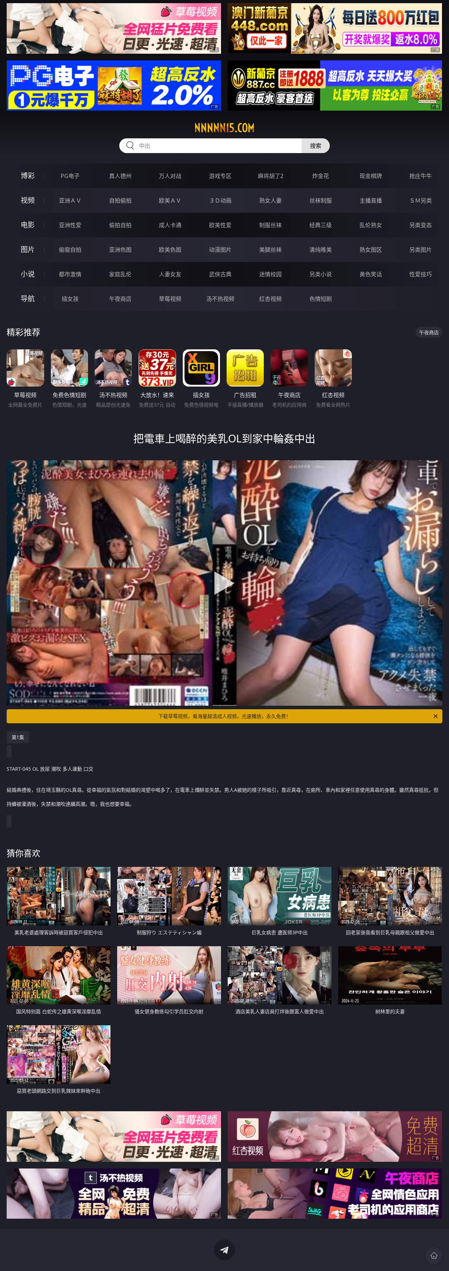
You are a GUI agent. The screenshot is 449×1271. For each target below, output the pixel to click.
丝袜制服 (320, 200)
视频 (28, 200)
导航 (28, 298)
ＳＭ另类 (420, 200)
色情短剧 (320, 299)
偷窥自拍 (70, 249)
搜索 (315, 146)
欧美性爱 (220, 225)
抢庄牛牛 (420, 176)
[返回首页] (433, 1255)
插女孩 (70, 299)
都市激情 (70, 274)
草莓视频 (170, 299)
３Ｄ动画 (220, 200)
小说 (28, 274)
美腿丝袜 (270, 249)
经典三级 (320, 225)
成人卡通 (170, 225)
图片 (28, 249)
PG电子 (70, 176)
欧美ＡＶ (170, 200)
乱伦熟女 (371, 225)
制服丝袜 (270, 225)
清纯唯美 (320, 249)
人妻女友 (170, 274)
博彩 (28, 175)
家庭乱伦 (120, 274)
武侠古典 (220, 274)
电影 (28, 225)
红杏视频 (270, 299)
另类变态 (420, 225)
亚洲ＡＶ (70, 200)
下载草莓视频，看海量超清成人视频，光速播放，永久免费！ (224, 716)
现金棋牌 (371, 176)
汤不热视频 (220, 299)
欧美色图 (170, 249)
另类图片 (420, 249)
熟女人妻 (270, 200)
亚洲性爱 (70, 225)
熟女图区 (371, 249)
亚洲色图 (120, 249)
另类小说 (320, 274)
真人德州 (120, 176)
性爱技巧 (420, 274)
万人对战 (170, 176)
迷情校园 (270, 274)
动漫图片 (220, 249)
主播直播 (371, 200)
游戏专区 (220, 176)
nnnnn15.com (224, 128)
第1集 (18, 737)
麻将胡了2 (270, 176)
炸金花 (320, 176)
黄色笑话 (371, 274)
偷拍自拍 (120, 225)
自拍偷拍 (120, 200)
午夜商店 (120, 299)
